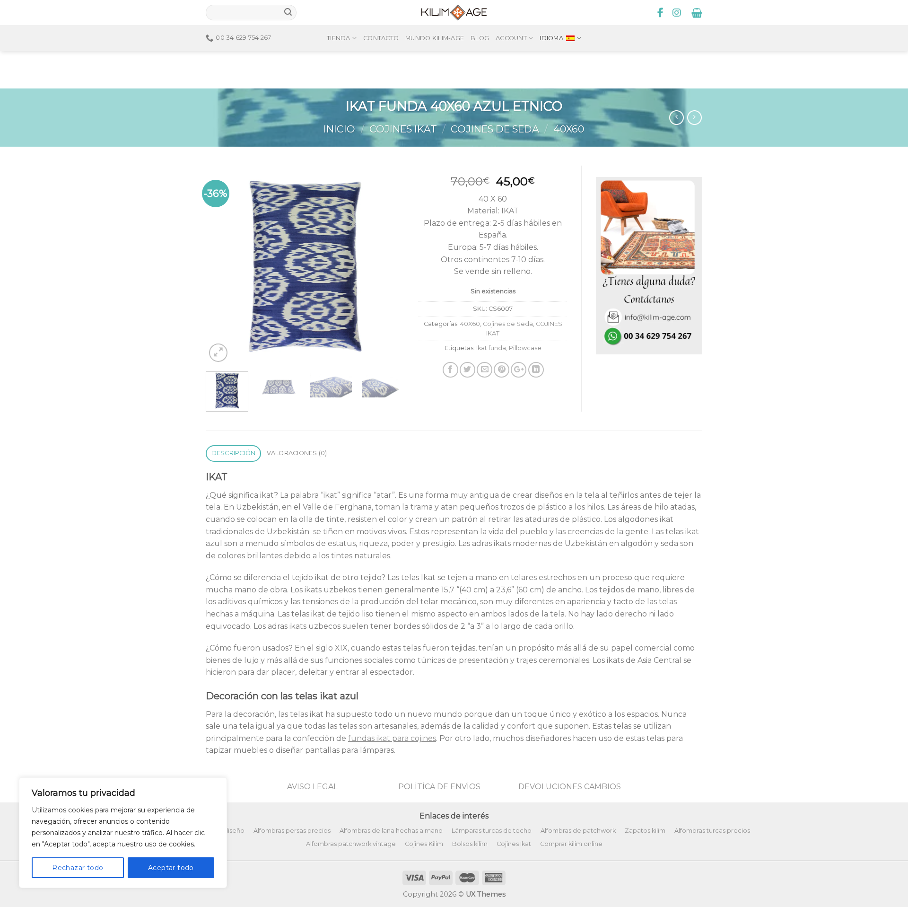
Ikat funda (491, 348)
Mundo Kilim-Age (434, 38)
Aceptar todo (171, 867)
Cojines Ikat (514, 843)
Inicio (339, 129)
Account (511, 38)
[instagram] (677, 13)
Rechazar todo (77, 867)
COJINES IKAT (403, 129)
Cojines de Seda (495, 129)
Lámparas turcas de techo (492, 830)
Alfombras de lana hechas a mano (391, 830)
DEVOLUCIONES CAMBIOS (569, 786)
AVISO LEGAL (312, 786)
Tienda (338, 38)
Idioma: (553, 38)
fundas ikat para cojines (392, 738)
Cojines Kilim (424, 843)
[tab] (233, 453)
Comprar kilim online (571, 843)
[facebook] (661, 13)
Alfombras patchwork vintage (351, 843)
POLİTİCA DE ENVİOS (439, 786)
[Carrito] (696, 12)
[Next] (388, 265)
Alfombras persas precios (292, 830)
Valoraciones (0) (297, 453)
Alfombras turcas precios (712, 830)
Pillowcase (525, 348)
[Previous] (221, 265)
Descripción (233, 453)
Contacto (381, 38)
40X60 (569, 129)
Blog (480, 38)
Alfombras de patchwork (578, 830)
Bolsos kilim (470, 843)
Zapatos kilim (645, 830)
